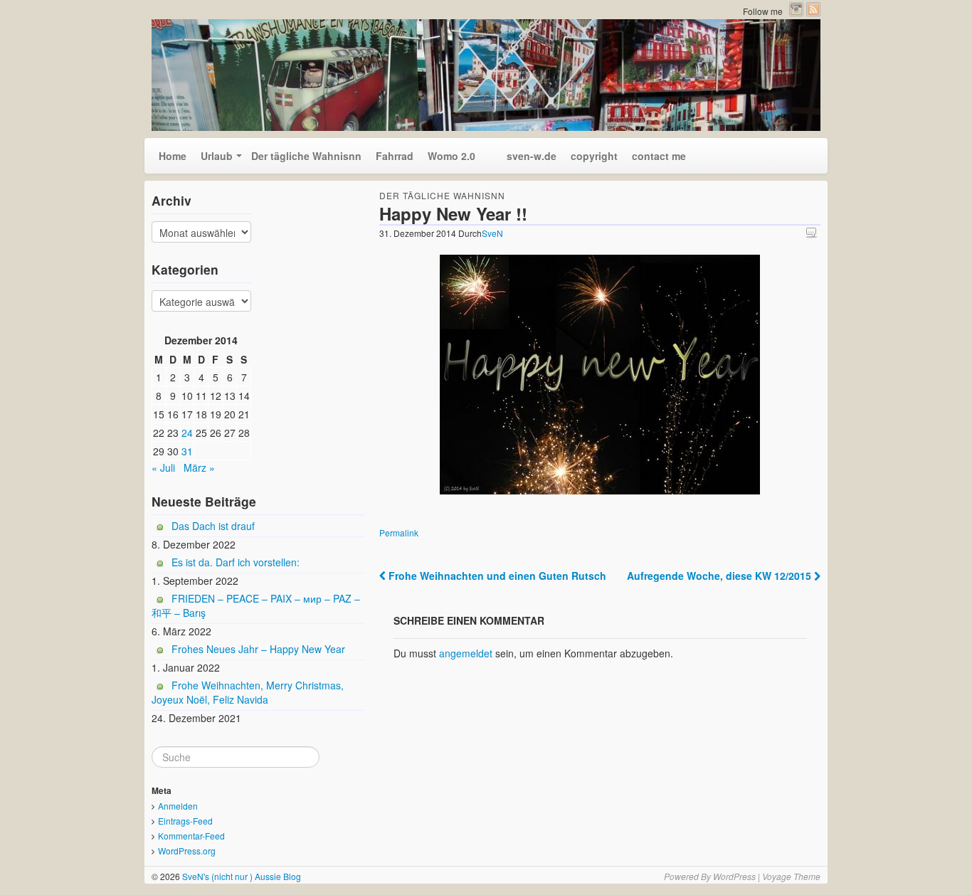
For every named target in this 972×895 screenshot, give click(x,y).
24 (187, 432)
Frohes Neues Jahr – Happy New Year (258, 649)
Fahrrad (394, 156)
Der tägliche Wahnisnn (306, 156)
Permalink (398, 532)
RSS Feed (813, 9)
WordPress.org (187, 850)
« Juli (163, 467)
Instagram (796, 9)
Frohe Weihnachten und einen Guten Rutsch (496, 575)
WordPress (734, 876)
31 (187, 451)
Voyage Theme (791, 876)
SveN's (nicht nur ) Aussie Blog (240, 876)
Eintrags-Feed (185, 821)
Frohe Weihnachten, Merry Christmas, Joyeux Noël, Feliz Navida (248, 692)
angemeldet (465, 653)
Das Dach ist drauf (213, 526)
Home (172, 156)
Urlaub (217, 156)
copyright (594, 156)
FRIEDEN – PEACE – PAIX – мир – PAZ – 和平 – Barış (256, 605)
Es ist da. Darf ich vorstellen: (235, 562)
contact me (659, 156)
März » (199, 467)
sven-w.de (523, 156)
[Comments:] (813, 232)
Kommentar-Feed (191, 836)
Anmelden (178, 806)
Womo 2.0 (451, 156)
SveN (492, 233)
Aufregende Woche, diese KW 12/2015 (720, 575)
